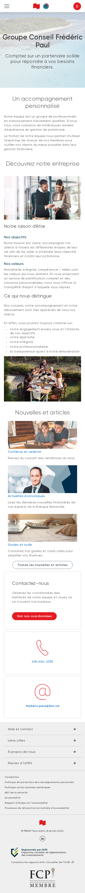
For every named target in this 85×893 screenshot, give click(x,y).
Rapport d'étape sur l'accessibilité (26, 802)
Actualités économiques (26, 496)
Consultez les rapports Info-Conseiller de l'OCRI (40, 862)
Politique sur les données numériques (28, 787)
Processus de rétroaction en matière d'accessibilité (37, 808)
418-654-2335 (42, 661)
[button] (42, 729)
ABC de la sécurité (16, 792)
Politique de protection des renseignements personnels (39, 782)
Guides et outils (20, 544)
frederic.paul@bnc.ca (43, 706)
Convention (12, 777)
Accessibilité (13, 797)
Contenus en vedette (24, 452)
